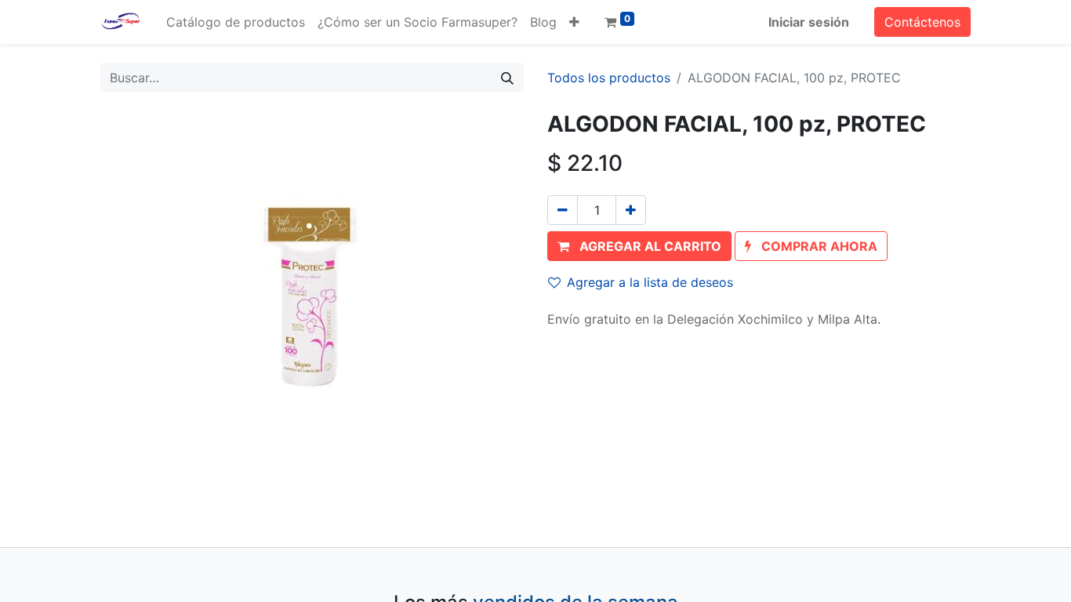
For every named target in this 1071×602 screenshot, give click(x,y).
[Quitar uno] (562, 210)
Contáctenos (922, 22)
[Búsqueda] (507, 77)
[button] (574, 22)
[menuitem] (235, 22)
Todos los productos (608, 77)
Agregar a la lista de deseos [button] (650, 282)
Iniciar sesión (808, 22)
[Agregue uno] (630, 210)
